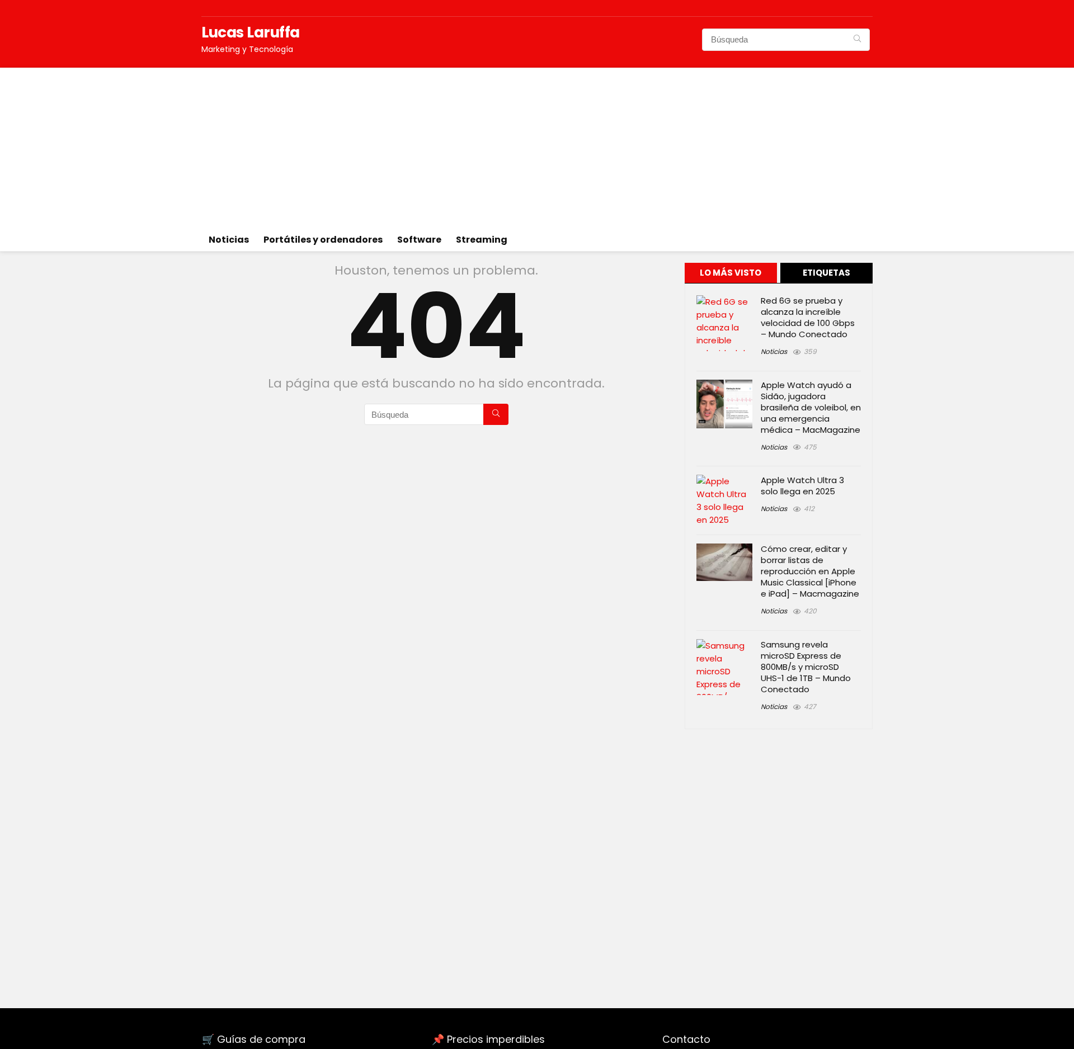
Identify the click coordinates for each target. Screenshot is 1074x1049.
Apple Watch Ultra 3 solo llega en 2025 (802, 485)
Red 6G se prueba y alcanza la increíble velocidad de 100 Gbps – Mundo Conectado (808, 317)
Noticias (229, 239)
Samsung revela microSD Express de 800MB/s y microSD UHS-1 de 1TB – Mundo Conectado (806, 667)
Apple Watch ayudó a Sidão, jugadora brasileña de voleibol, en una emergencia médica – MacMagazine (811, 407)
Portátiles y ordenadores (323, 239)
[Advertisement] (537, 146)
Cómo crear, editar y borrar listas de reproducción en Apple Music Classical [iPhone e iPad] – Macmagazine (810, 571)
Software (419, 239)
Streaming (481, 239)
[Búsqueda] (857, 40)
